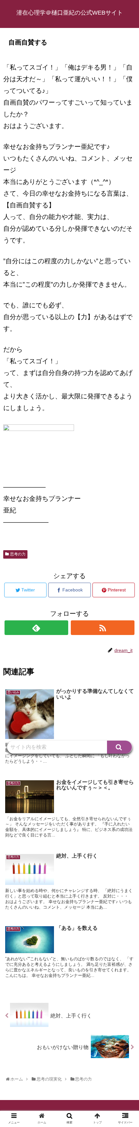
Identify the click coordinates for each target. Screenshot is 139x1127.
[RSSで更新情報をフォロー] (102, 627)
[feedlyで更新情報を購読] (36, 627)
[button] (119, 747)
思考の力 (18, 554)
